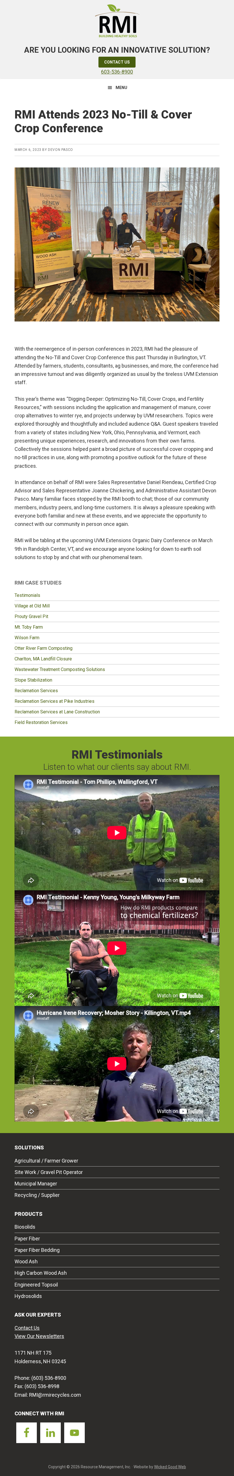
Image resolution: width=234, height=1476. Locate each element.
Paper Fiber (27, 1239)
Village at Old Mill (32, 606)
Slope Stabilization (33, 680)
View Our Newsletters (39, 1336)
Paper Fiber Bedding (37, 1250)
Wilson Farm (27, 637)
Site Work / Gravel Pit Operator (49, 1172)
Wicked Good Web (170, 1467)
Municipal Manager (36, 1184)
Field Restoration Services (41, 722)
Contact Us (117, 62)
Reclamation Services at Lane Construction (57, 712)
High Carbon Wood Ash (41, 1273)
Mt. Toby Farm (29, 627)
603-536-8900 (117, 72)
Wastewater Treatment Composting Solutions (60, 669)
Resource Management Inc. (117, 20)
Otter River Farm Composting (43, 648)
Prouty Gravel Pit (31, 616)
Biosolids (25, 1227)
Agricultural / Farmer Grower (46, 1161)
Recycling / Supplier (37, 1195)
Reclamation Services (36, 690)
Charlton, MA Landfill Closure (43, 659)
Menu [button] (121, 87)
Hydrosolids (28, 1296)
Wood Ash (26, 1261)
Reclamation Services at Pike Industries (54, 701)
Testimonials (27, 595)
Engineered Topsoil (36, 1285)
